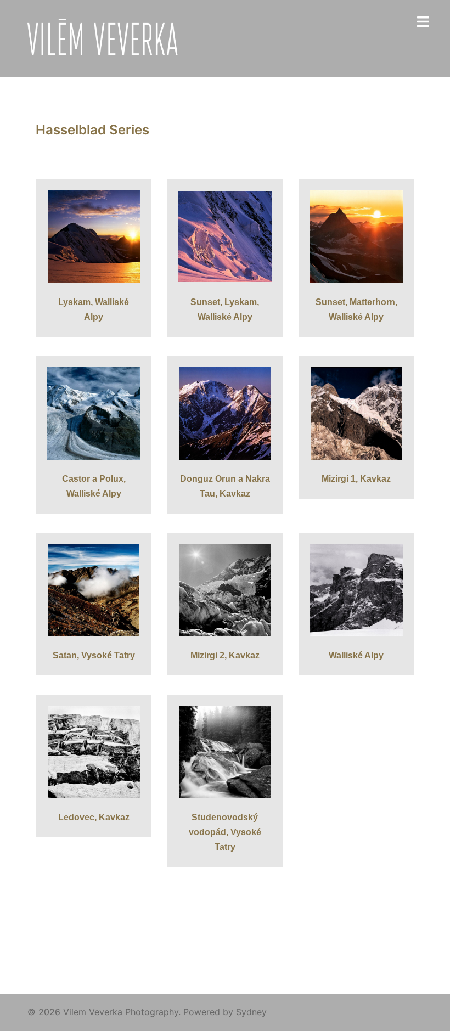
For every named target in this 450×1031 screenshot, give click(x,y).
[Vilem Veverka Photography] (105, 37)
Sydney (251, 1011)
